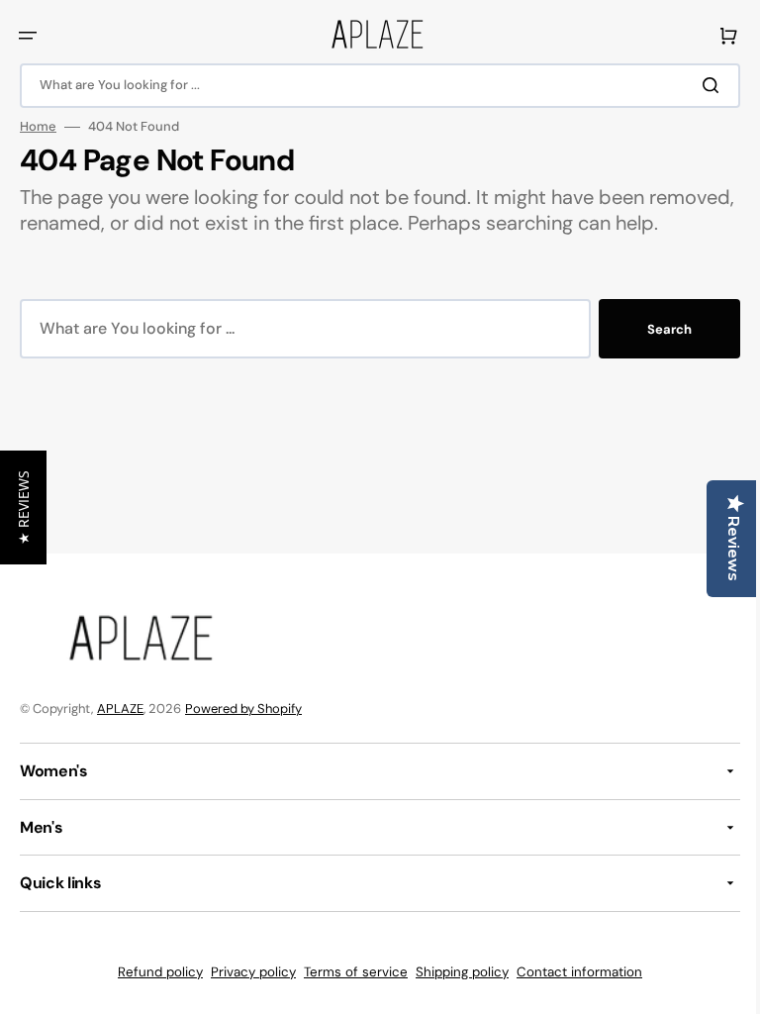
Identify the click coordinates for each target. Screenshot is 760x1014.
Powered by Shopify (243, 708)
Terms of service (349, 971)
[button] (27, 35)
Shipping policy (455, 971)
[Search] (699, 85)
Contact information (572, 971)
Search (654, 355)
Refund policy (153, 971)
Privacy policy (246, 971)
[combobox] (372, 85)
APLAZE (120, 708)
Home (38, 127)
